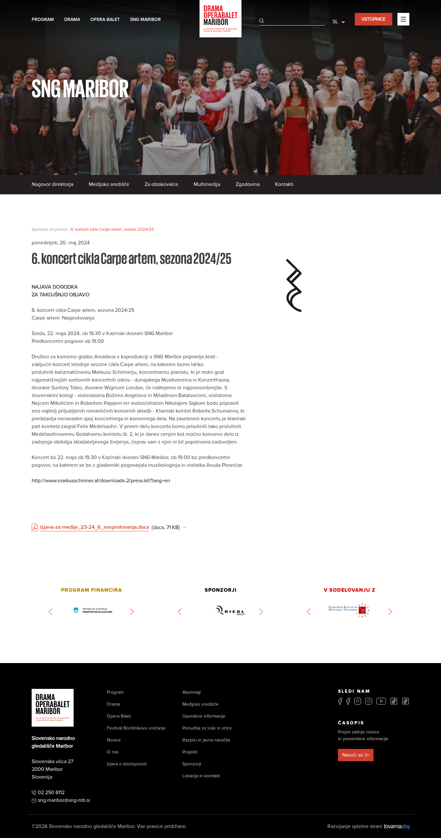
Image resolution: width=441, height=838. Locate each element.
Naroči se (352, 755)
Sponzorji (191, 764)
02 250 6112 (51, 792)
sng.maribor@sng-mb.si (64, 800)
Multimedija (207, 184)
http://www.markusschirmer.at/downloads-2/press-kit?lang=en (101, 480)
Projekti (189, 752)
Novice (114, 740)
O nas (113, 752)
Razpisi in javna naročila (206, 740)
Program (43, 19)
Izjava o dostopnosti (127, 764)
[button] (50, 611)
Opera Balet (105, 19)
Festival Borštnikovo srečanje (136, 728)
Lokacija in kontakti (201, 776)
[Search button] (261, 20)
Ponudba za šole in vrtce (207, 728)
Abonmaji (191, 692)
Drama (72, 19)
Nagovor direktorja (52, 184)
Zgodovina (248, 184)
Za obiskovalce (161, 184)
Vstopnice (373, 19)
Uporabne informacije (203, 716)
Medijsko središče (109, 184)
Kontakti (284, 184)
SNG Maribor (145, 19)
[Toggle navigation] (403, 19)
